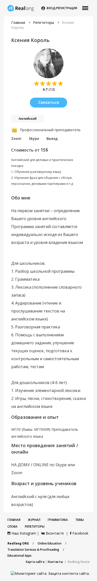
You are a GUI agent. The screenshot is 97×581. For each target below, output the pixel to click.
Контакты (55, 562)
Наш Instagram (23, 533)
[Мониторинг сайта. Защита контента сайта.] (50, 573)
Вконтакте (55, 533)
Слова (12, 526)
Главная (18, 22)
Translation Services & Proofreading (33, 549)
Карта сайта (35, 562)
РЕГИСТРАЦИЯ (66, 8)
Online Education (49, 543)
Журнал (34, 520)
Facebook (79, 533)
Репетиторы (43, 22)
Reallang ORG (18, 543)
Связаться (48, 102)
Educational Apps (19, 555)
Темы (79, 520)
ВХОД (51, 8)
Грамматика (58, 520)
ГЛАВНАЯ (13, 520)
